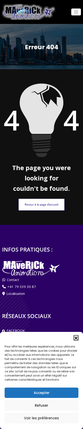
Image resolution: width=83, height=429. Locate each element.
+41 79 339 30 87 (21, 286)
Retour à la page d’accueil (41, 204)
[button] (76, 337)
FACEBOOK (15, 330)
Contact (13, 279)
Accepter (42, 392)
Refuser (41, 405)
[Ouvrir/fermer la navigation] (76, 12)
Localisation (15, 293)
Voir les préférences (41, 418)
